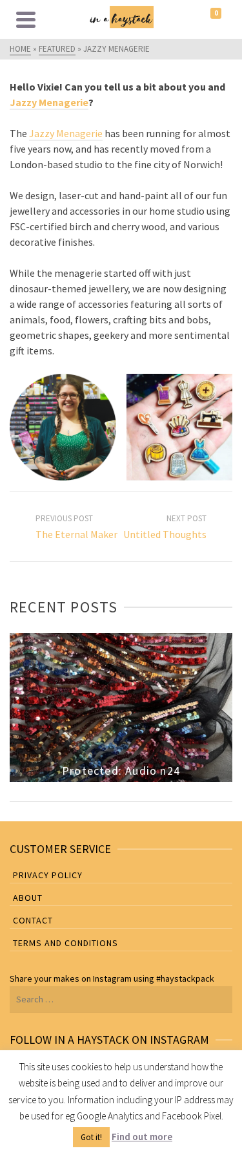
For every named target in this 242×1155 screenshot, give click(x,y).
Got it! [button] (91, 1137)
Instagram (112, 978)
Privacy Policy (48, 875)
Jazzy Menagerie (49, 102)
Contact (33, 920)
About (28, 897)
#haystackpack (185, 978)
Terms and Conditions (65, 943)
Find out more (142, 1136)
